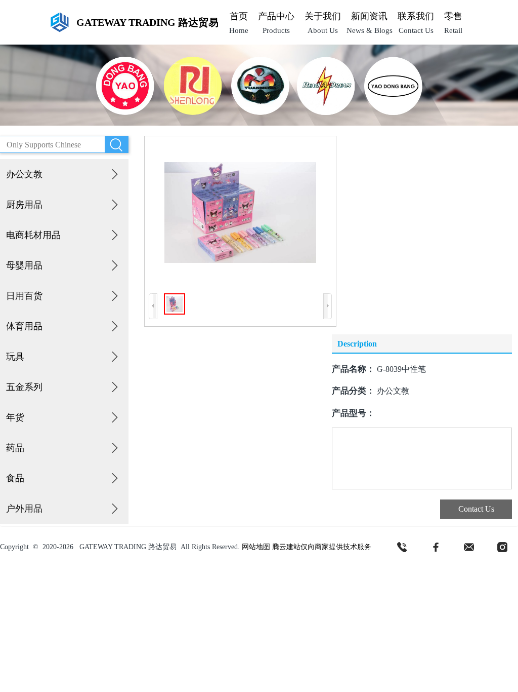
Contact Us (476, 509)
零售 (453, 16)
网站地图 (256, 547)
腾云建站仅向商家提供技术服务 (321, 547)
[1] (402, 547)
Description (357, 343)
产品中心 (276, 16)
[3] (469, 547)
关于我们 (323, 16)
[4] (502, 547)
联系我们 (416, 16)
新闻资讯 (369, 16)
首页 (239, 16)
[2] (435, 547)
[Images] (240, 212)
